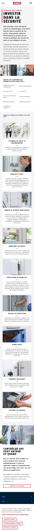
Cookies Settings (9, 519)
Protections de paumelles (7, 107)
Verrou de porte (7, 91)
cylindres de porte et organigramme (9, 86)
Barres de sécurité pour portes (9, 96)
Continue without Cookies (12, 523)
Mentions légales (24, 514)
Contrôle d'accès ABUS (17, 486)
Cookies (4, 514)
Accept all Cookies (10, 528)
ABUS (3, 497)
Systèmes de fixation (25, 102)
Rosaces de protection (25, 86)
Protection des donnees (13, 514)
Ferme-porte (22, 91)
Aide (3, 501)
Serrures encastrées (24, 96)
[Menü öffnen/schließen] (31, 3)
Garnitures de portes (9, 102)
